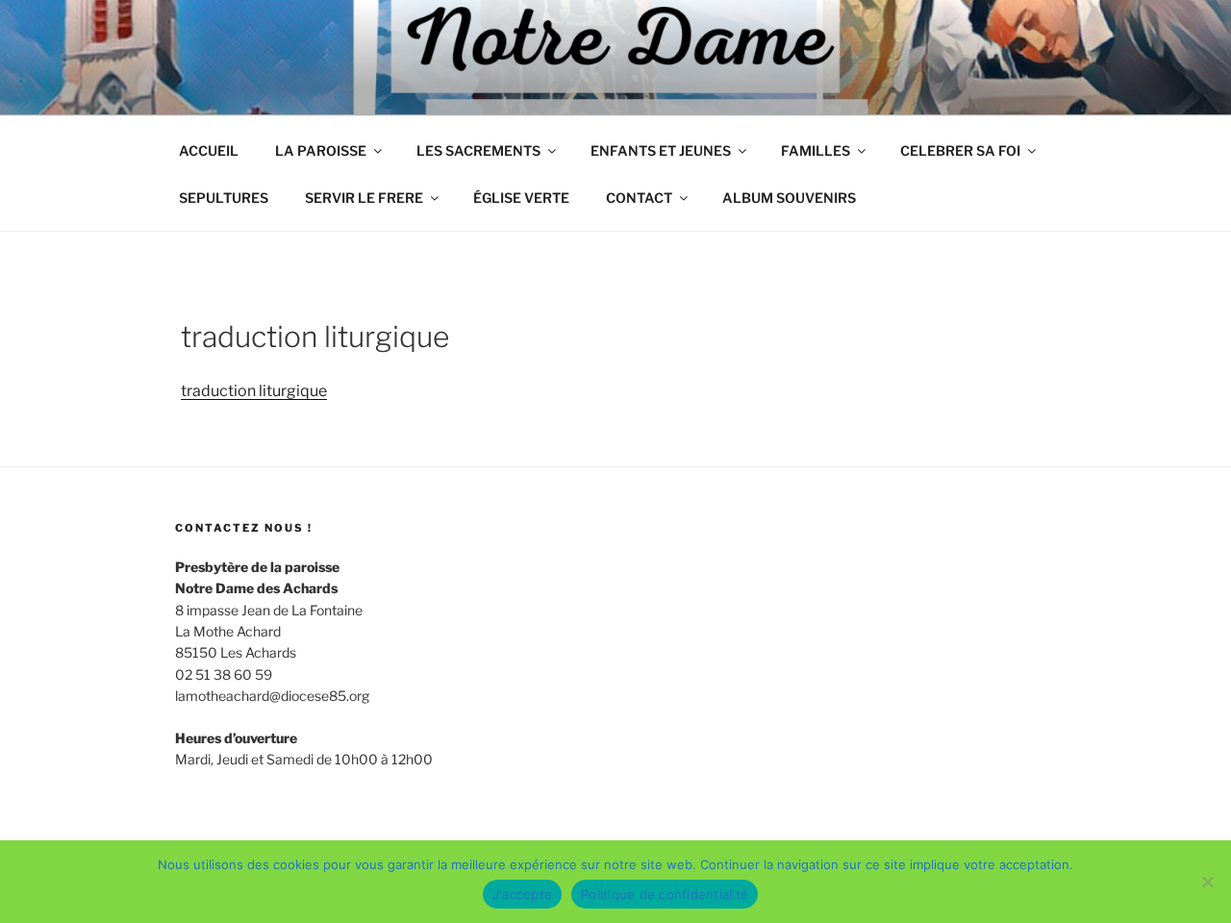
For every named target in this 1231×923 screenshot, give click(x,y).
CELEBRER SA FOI (960, 150)
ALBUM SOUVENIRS (789, 197)
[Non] (1207, 881)
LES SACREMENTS (478, 150)
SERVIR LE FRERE (364, 197)
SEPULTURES (223, 197)
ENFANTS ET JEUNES (660, 150)
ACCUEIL (209, 150)
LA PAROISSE (320, 150)
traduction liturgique (254, 391)
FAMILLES (815, 150)
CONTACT (639, 197)
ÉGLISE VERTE (521, 197)
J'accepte (522, 894)
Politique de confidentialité (664, 894)
